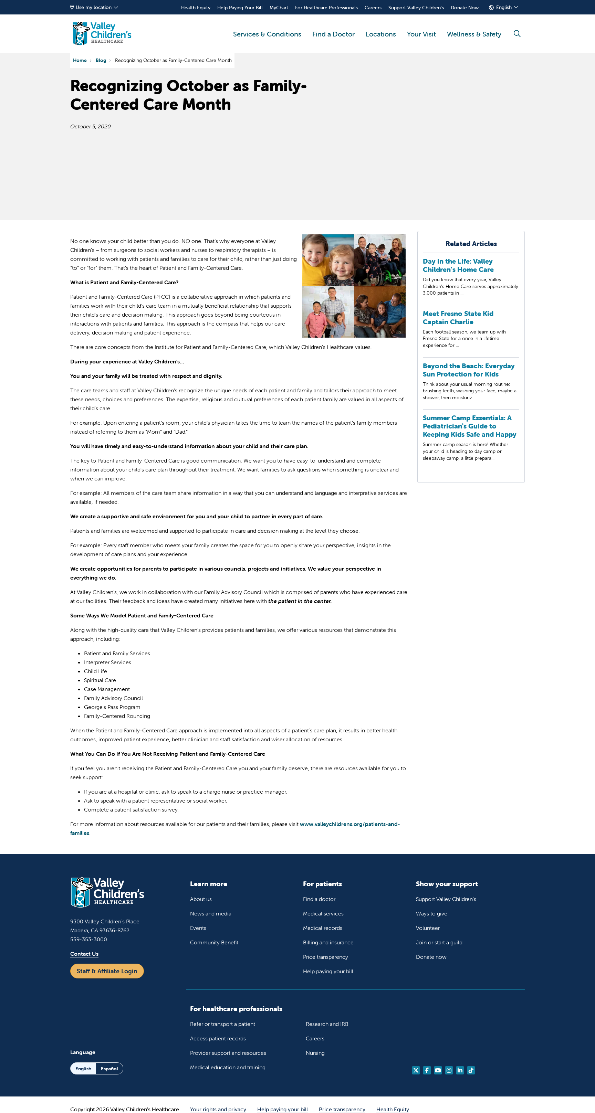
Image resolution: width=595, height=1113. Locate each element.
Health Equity (195, 7)
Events (198, 927)
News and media (210, 913)
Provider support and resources (228, 1052)
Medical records (322, 927)
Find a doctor (319, 898)
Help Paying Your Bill (240, 7)
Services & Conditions (267, 34)
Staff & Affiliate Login (107, 971)
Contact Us (84, 953)
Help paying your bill (328, 971)
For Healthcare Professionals (326, 7)
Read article (471, 281)
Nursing (315, 1052)
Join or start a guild (439, 942)
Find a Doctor (333, 34)
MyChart (279, 7)
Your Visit (421, 34)
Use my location (94, 7)
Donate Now (465, 7)
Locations (381, 34)
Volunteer (428, 927)
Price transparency (325, 956)
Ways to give (431, 913)
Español (109, 1069)
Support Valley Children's (416, 7)
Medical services (323, 913)
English (504, 7)
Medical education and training (227, 1067)
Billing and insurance (328, 942)
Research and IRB (327, 1023)
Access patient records (218, 1038)
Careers (373, 7)
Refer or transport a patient (222, 1023)
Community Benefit (214, 942)
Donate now (431, 956)
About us (201, 898)
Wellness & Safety (474, 34)
